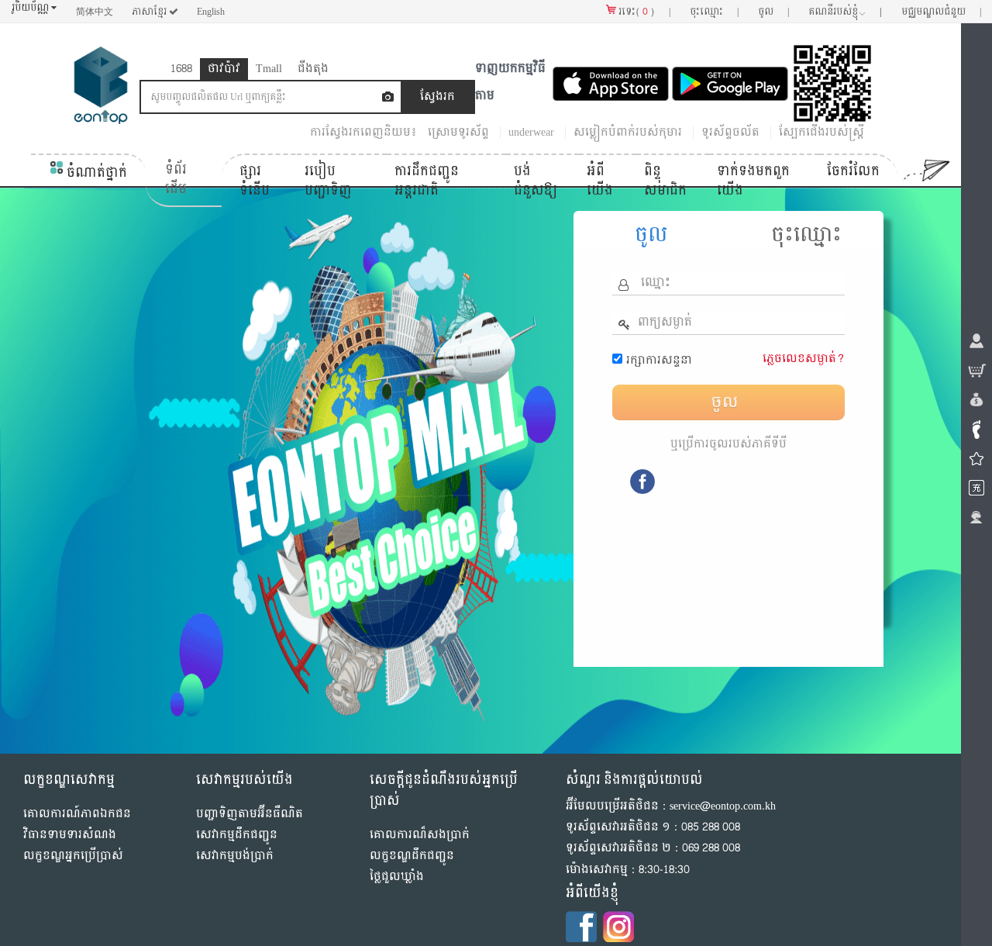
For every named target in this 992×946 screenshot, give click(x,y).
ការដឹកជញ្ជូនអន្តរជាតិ (426, 180)
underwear (531, 132)
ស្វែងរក (658, 96)
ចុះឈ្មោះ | (714, 11)
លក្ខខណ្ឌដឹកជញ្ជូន (412, 855)
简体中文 (94, 11)
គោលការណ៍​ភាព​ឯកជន (77, 813)
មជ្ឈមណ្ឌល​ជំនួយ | (941, 11)
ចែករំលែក (853, 170)
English (211, 11)
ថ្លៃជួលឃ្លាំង (397, 876)
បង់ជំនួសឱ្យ (535, 180)
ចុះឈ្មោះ (806, 234)
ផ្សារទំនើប (254, 180)
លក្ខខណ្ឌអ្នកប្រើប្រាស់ (73, 855)
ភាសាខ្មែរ (150, 11)
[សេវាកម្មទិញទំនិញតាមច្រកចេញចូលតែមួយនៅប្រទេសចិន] (101, 88)
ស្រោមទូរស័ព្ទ (458, 132)
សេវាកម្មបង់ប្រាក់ (235, 855)
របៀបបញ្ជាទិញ (328, 180)
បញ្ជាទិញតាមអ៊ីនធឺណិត (249, 813)
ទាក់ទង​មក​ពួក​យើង (753, 180)
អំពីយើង (600, 180)
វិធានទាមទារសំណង (69, 834)
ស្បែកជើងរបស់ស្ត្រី (821, 132)
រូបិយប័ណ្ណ (31, 8)
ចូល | (773, 11)
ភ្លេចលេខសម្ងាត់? (804, 358)
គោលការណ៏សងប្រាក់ (420, 834)
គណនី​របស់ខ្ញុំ (845, 11)
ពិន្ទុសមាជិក (665, 180)
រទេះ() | (643, 11)
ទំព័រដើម (176, 178)
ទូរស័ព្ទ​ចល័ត (730, 132)
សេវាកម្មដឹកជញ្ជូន (236, 834)
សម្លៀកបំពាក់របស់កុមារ (628, 132)
